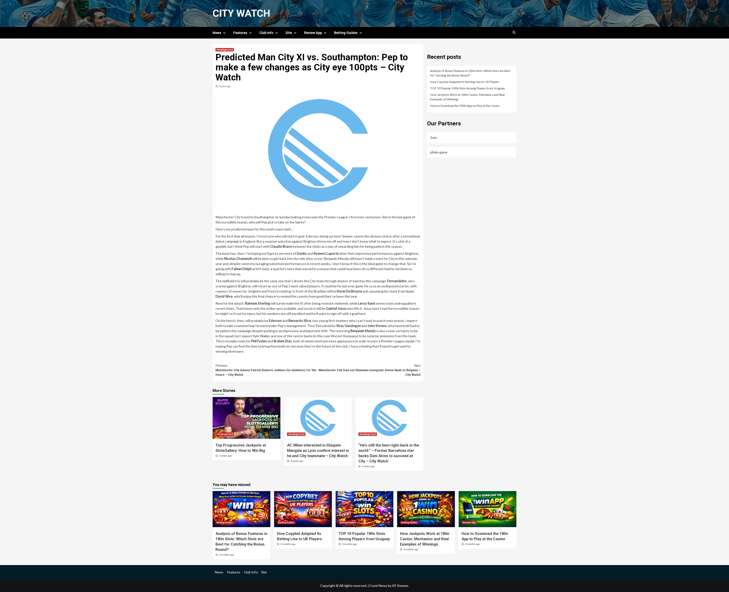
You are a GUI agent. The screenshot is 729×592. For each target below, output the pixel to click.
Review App (313, 33)
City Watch (241, 13)
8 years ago (224, 86)
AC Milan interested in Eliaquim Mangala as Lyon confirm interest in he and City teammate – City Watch (318, 450)
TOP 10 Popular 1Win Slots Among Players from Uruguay (467, 88)
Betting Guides (345, 33)
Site (289, 33)
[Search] (514, 32)
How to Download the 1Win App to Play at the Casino (464, 105)
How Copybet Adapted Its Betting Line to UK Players (464, 81)
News (217, 33)
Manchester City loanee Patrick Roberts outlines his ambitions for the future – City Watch (265, 370)
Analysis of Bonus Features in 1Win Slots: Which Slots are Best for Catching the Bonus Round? (470, 73)
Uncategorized (225, 49)
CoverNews (378, 585)
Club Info (266, 33)
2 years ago (225, 455)
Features (240, 33)
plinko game (438, 152)
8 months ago (226, 554)
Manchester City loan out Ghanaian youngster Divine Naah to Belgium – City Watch (370, 370)
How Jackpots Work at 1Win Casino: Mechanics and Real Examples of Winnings (467, 97)
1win (433, 137)
